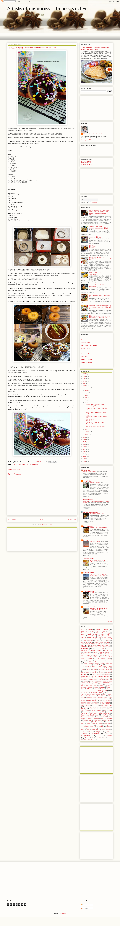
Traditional (91, 731)
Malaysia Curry (99, 688)
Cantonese (101, 645)
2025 (84, 376)
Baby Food (109, 639)
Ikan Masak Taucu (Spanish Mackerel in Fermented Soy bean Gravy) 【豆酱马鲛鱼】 (100, 307)
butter (109, 643)
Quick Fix (93, 710)
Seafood (105, 715)
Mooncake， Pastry (91, 697)
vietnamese (100, 736)
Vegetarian (35, 464)
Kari (96, 681)
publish (100, 708)
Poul (109, 707)
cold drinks (89, 658)
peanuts (97, 705)
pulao (105, 708)
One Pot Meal (106, 700)
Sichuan (99, 716)
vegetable (95, 733)
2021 (84, 383)
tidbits (88, 729)
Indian (83, 674)
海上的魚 (85, 540)
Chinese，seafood (85, 655)
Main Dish (96, 687)
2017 (84, 442)
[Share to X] (52, 462)
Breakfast (92, 643)
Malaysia (89, 688)
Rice (110, 710)
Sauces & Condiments (87, 351)
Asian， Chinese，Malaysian (89, 634)
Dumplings (88, 665)
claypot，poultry (103, 656)
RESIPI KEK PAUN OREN (97, 513)
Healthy (108, 668)
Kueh (82, 685)
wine (93, 737)
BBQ (104, 640)
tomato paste (84, 731)
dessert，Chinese (89, 661)
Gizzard (105, 666)
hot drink (87, 672)
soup (90, 720)
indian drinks (94, 676)
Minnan (83, 697)
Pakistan (95, 702)
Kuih (87, 685)
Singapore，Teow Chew (93, 718)
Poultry (83, 709)
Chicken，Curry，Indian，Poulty (97, 646)
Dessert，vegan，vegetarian (103, 661)
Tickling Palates (88, 499)
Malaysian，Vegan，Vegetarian (93, 694)
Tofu (103, 729)
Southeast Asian (97, 722)
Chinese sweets (87, 652)
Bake (85, 640)
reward (105, 710)
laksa (91, 685)
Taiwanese (101, 726)
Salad (103, 712)
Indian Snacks (104, 676)
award (102, 638)
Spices (108, 722)
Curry (96, 660)
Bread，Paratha (84, 643)
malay (102, 687)
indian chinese (106, 674)
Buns (99, 643)
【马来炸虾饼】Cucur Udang (92, 420)
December (88, 388)
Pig (106, 705)
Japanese (85, 681)
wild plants (87, 737)
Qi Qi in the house (88, 591)
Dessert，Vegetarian (88, 663)
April (86, 402)
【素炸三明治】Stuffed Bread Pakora (94, 426)
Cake (82, 645)
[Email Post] (45, 462)
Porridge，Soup (96, 707)
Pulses (87, 710)
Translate (94, 202)
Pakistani (101, 702)
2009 (84, 461)
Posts (83, 905)
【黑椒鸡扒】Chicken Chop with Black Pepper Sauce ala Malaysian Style (99, 316)
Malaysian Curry (84, 692)
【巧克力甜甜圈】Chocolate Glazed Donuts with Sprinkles (94, 405)
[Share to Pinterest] (56, 462)
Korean (101, 684)
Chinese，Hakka (94, 653)
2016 (84, 444)
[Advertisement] (49, 29)
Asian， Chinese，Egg (103, 633)
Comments (85, 908)
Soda (85, 720)
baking (15, 464)
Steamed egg (99, 725)
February (87, 431)
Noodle (106, 699)
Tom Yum (108, 729)
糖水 (94, 739)
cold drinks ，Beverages (100, 658)
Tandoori (108, 726)
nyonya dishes (91, 700)
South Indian (106, 720)
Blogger (63, 913)
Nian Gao (99, 699)
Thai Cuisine (84, 356)
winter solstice (98, 737)
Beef (82, 642)
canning (94, 645)
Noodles (83, 700)
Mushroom (100, 697)
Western (109, 736)
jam (111, 679)
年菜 (85, 739)
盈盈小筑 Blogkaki (86, 165)
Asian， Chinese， (85, 631)
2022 (84, 381)
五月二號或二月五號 (95, 541)
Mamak (104, 694)
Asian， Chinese (102, 629)
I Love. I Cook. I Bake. (89, 607)
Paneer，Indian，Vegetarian (93, 703)
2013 (84, 451)
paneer (82, 703)
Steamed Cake (90, 725)
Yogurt (104, 737)
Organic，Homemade (86, 702)
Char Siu (108, 645)
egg (101, 665)
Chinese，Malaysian (105, 653)
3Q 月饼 (92, 592)
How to (94, 672)
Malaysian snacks (96, 693)
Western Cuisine (85, 365)
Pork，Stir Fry (87, 707)
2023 (84, 378)
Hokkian (88, 669)
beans (108, 640)
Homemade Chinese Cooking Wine (90, 671)
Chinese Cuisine (85, 342)
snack (102, 718)
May (86, 400)
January (87, 434)
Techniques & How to (87, 353)
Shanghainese (84, 716)
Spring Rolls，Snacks (97, 723)
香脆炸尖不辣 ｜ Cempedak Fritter (99, 527)
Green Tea (87, 667)
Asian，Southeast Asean (92, 639)
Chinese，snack (97, 655)
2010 (84, 458)
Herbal (82, 669)
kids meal (94, 684)
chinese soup (108, 650)
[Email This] (49, 462)
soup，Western (98, 720)
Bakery (90, 640)
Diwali (102, 663)
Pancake (107, 702)
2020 (84, 386)
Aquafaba (83, 629)
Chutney (91, 656)
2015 (84, 446)
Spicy (82, 723)
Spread (88, 723)
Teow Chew (89, 728)
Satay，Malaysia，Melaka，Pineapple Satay (100, 713)
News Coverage (91, 699)
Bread (107, 642)
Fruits (100, 666)
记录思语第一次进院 (95, 482)
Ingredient (101, 679)
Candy (89, 645)
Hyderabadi (101, 672)
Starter (82, 725)
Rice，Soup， (93, 711)
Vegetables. (106, 733)
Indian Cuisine (85, 339)
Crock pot (83, 660)
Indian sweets (85, 678)
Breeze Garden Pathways (89, 471)
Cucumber (90, 660)
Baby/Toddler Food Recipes (89, 345)
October (87, 390)
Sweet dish (85, 726)
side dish (105, 716)
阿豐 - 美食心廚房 (88, 526)
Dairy (103, 660)
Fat (83, 666)
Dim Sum (97, 663)
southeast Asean (85, 722)
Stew (105, 725)
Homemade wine (103, 671)
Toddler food (94, 729)
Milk (109, 695)
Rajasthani (99, 710)
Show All (110, 621)
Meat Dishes (102, 695)
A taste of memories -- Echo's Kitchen (47, 8)
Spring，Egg (107, 723)
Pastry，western (26, 464)
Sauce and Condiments (89, 715)
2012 (84, 454)
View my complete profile (88, 139)
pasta (103, 703)
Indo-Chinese (97, 678)
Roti (99, 711)
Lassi (95, 685)
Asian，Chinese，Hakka (94, 637)
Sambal (108, 711)
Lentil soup (90, 687)
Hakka (101, 668)
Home (42, 520)
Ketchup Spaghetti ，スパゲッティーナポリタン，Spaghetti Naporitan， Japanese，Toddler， (96, 683)
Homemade (109, 669)
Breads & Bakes (85, 348)
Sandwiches (84, 713)
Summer (110, 725)
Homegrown (101, 669)
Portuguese (103, 707)
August (87, 392)
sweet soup (93, 726)
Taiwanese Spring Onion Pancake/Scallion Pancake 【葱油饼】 (99, 227)
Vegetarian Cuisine (86, 359)
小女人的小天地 (87, 481)
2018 (84, 439)
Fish (87, 666)
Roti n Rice (86, 470)
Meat (94, 695)
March (87, 429)
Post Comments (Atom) (46, 525)
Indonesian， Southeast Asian (89, 679)
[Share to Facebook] (54, 462)
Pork (110, 705)
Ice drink (108, 672)
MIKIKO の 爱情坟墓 (88, 572)
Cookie (108, 658)
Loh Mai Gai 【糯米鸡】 (95, 237)
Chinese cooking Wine (99, 648)
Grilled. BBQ (95, 667)
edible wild (95, 665)
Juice (91, 681)
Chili (109, 646)
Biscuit (96, 642)
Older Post (72, 520)
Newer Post (12, 520)
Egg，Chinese (109, 664)
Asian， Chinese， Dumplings (99, 631)
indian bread (96, 674)
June (86, 397)
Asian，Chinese (91, 636)
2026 (84, 374)
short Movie (92, 716)
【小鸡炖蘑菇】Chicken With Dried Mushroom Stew (94, 423)
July (86, 395)
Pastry (108, 703)
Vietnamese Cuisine (86, 362)
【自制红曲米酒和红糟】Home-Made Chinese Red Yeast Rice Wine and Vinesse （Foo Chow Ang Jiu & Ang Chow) (99, 212)
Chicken (83, 646)
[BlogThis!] (51, 462)
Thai (95, 728)
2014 (84, 449)
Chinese (84, 648)
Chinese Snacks (95, 650)
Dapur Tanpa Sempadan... (90, 512)
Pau (93, 705)
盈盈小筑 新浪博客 (86, 162)
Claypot (96, 656)
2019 (84, 437)
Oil (100, 700)
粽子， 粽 (90, 739)
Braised (101, 642)
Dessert (19, 464)
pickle (102, 705)
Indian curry (84, 676)
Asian (90, 629)
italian (107, 679)
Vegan (98, 731)
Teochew (83, 728)
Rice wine (86, 711)
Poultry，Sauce (93, 708)
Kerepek (104, 681)
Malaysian (102, 691)
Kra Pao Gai (107, 684)
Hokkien (94, 669)
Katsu (99, 681)
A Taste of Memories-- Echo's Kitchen (94, 134)
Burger (104, 643)
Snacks (109, 718)
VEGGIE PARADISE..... (89, 558)
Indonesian (106, 678)
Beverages (88, 642)
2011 (84, 456)
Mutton (105, 697)
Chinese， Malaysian (98, 652)
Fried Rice (93, 666)
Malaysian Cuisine (86, 337)
